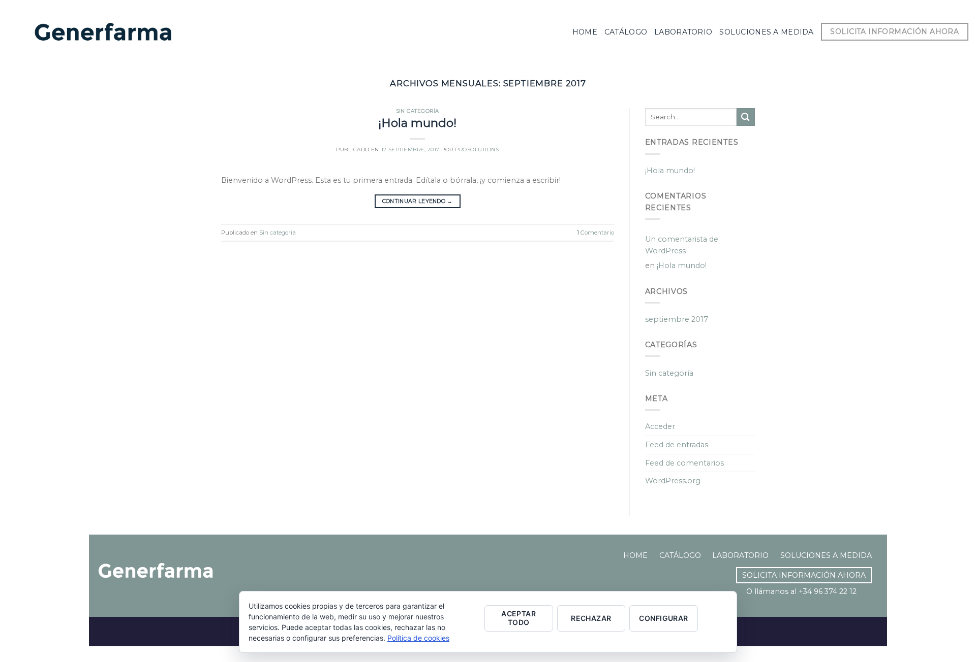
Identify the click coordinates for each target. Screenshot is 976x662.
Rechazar (591, 618)
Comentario (595, 232)
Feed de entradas (676, 444)
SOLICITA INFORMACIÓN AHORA (804, 575)
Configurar (663, 618)
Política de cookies (418, 638)
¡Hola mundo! (417, 123)
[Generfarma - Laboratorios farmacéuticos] (103, 32)
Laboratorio (683, 32)
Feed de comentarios (684, 463)
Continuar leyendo (417, 201)
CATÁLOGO (680, 555)
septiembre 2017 (676, 319)
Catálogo (625, 32)
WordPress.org (672, 480)
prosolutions (477, 149)
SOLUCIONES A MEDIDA (826, 555)
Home (584, 32)
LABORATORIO (740, 555)
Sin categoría (417, 111)
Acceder (660, 426)
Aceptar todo (518, 617)
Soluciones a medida (766, 32)
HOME (635, 555)
